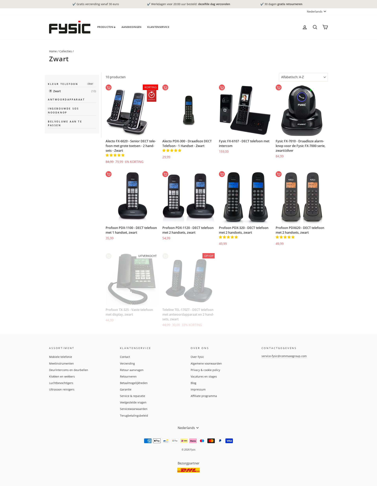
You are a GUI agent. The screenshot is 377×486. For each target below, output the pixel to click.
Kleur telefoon (63, 84)
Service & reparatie (132, 396)
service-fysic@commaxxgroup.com (284, 356)
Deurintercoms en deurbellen (68, 370)
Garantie (125, 389)
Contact (125, 357)
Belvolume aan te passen (65, 123)
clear (90, 83)
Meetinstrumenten (61, 363)
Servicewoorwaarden (133, 409)
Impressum (198, 389)
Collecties (65, 51)
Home (53, 51)
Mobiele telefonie (60, 357)
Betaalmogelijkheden (134, 383)
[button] (115, 155)
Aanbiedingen (132, 27)
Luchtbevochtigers (61, 383)
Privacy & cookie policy (205, 370)
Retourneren (128, 376)
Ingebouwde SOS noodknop (63, 110)
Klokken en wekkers (62, 376)
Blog (193, 383)
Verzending (127, 363)
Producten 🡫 (106, 27)
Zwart (56, 91)
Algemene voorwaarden (206, 363)
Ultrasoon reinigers (61, 389)
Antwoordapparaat (66, 99)
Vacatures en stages (204, 376)
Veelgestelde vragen (133, 402)
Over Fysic (197, 357)
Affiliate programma (204, 396)
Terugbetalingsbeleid (134, 415)
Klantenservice (158, 27)
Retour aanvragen (132, 370)
